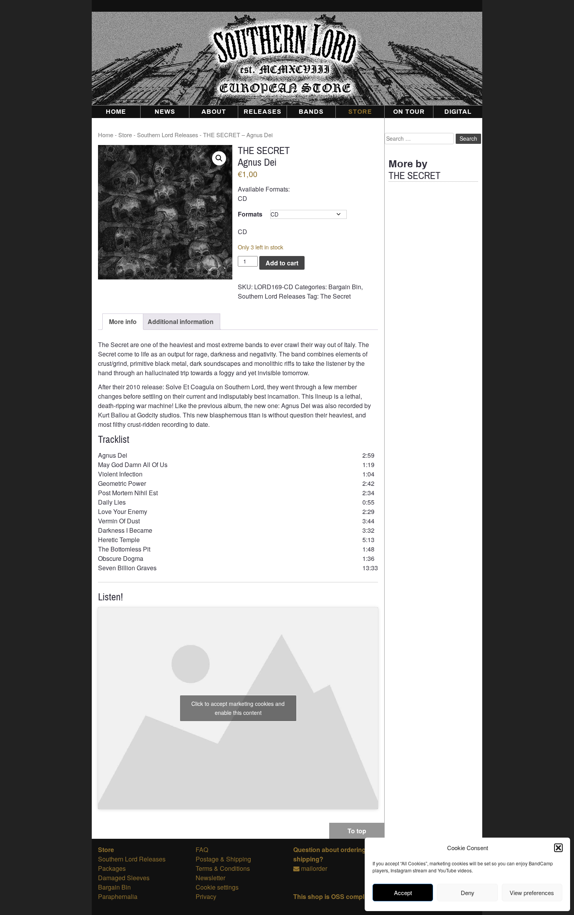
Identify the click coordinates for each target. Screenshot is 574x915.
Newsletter (210, 877)
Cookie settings (217, 887)
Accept (403, 892)
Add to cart (282, 262)
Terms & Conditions (223, 868)
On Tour (409, 112)
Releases (263, 112)
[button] (558, 848)
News (165, 112)
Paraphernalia (117, 896)
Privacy (206, 896)
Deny (467, 892)
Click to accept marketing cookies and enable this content (238, 708)
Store (360, 112)
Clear (358, 214)
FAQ (202, 849)
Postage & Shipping (223, 858)
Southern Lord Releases (167, 135)
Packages (112, 868)
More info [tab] (123, 321)
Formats (250, 214)
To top (357, 830)
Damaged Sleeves (124, 877)
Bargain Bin (344, 286)
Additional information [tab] (181, 321)
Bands (311, 112)
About (213, 112)
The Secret (335, 296)
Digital (458, 112)
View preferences (532, 892)
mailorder (314, 868)
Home (116, 112)
